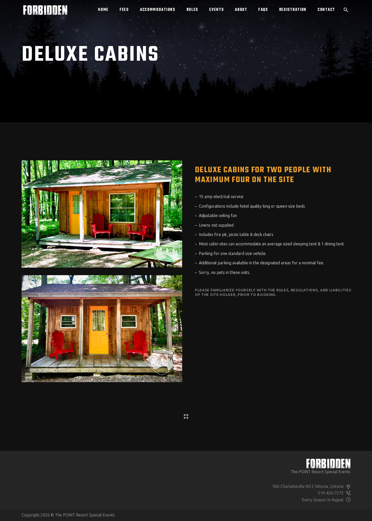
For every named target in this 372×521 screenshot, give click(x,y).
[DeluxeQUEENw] (102, 328)
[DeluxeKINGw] (102, 213)
